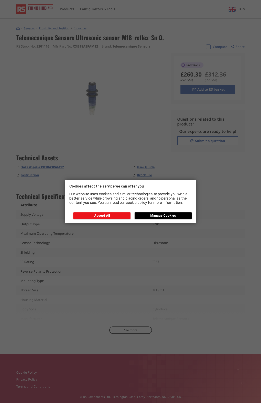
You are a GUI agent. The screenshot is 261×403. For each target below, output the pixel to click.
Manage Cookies (163, 216)
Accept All (102, 216)
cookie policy (136, 202)
